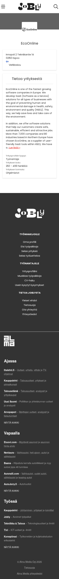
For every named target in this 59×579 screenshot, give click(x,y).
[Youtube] (40, 225)
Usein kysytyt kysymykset (29, 285)
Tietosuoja (30, 305)
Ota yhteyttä (29, 309)
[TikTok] (35, 225)
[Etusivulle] (29, 6)
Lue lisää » (14, 147)
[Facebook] (19, 225)
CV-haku (29, 280)
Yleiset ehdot (29, 300)
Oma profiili (29, 242)
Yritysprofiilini (29, 271)
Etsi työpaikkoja (29, 246)
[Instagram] (24, 225)
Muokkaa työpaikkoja (29, 276)
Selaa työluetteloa (29, 255)
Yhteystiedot (29, 314)
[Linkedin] (30, 225)
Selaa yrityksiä (29, 251)
